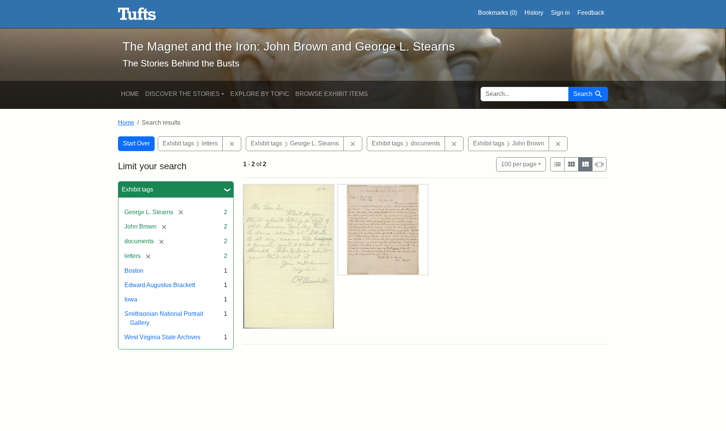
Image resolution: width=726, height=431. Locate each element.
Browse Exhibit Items (331, 94)
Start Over (136, 143)
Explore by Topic (259, 94)
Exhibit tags (137, 189)
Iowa (130, 299)
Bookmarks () (497, 12)
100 (519, 164)
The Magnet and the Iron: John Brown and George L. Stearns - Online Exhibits (137, 14)
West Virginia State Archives (162, 337)
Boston (133, 270)
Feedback (590, 12)
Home (130, 94)
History (533, 12)
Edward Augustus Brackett (159, 285)
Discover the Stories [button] (182, 94)
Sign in (560, 12)
